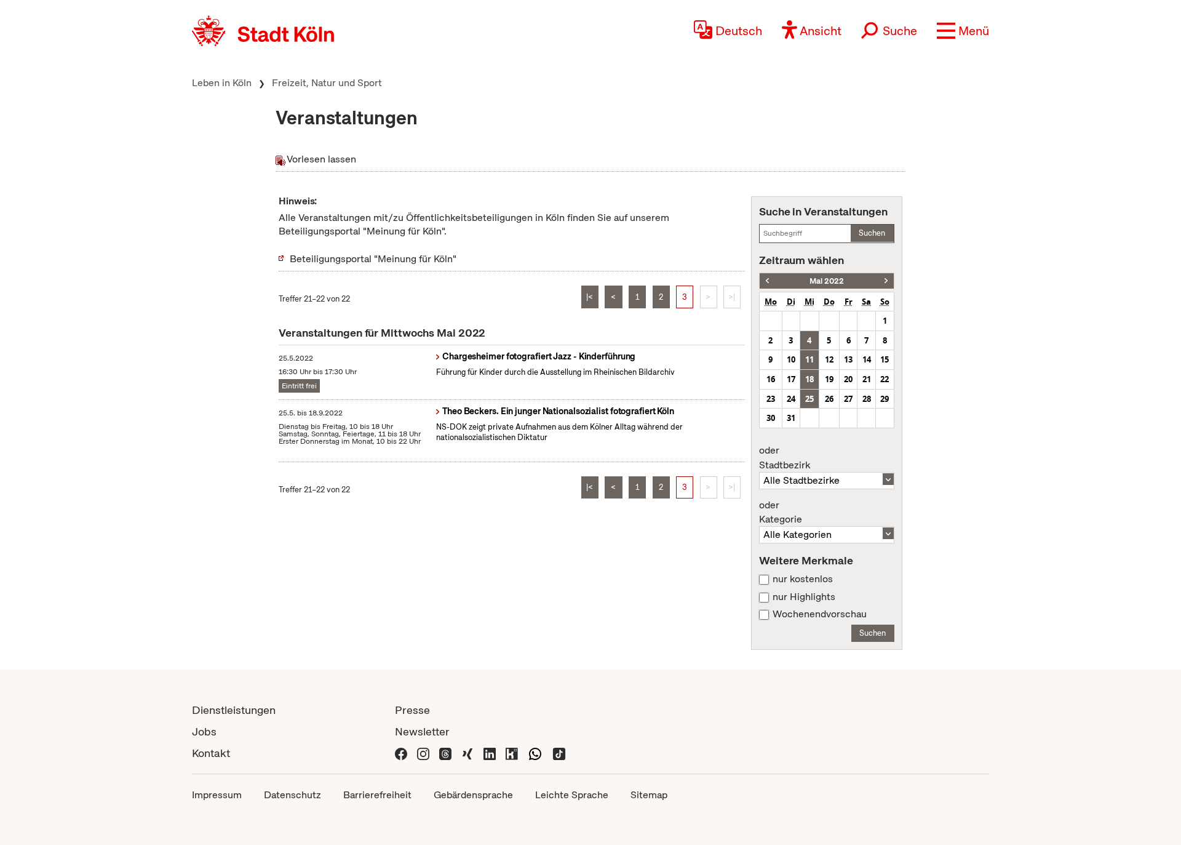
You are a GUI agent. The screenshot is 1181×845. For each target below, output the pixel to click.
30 (770, 417)
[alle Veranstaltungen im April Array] (767, 281)
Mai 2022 (826, 281)
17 (791, 379)
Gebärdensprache (473, 794)
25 (809, 398)
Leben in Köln (222, 82)
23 (770, 398)
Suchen (872, 233)
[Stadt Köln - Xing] (467, 753)
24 (791, 398)
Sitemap (648, 794)
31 (791, 417)
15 (884, 359)
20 (848, 379)
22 (884, 379)
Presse (412, 710)
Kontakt (211, 753)
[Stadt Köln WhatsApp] (535, 753)
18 (809, 379)
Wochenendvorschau (820, 614)
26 (829, 398)
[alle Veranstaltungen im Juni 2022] (886, 281)
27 (848, 398)
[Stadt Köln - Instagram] (423, 753)
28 (866, 398)
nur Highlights (804, 597)
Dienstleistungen (234, 710)
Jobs (204, 731)
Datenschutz (292, 794)
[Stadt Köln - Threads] (445, 753)
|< (589, 297)
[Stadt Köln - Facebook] (401, 753)
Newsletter (422, 731)
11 (809, 359)
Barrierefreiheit (377, 794)
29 (884, 398)
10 (791, 359)
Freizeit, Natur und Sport (327, 82)
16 (770, 379)
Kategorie (780, 512)
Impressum (217, 794)
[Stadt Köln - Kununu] (512, 753)
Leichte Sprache (571, 794)
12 (829, 359)
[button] (963, 30)
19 (829, 379)
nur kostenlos (803, 579)
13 (848, 359)
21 (866, 379)
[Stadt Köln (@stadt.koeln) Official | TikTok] (559, 753)
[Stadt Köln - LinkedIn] (489, 753)
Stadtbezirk (784, 457)
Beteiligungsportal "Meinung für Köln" (373, 258)
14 (866, 359)
